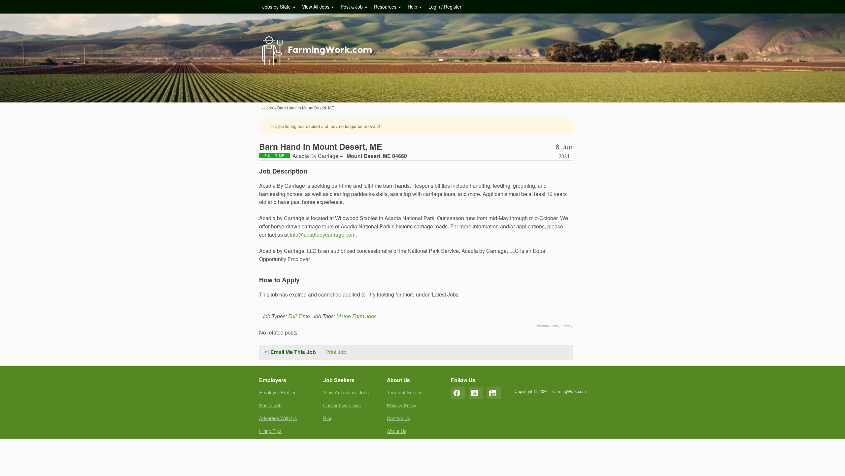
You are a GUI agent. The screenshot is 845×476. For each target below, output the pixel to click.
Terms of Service (404, 392)
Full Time (299, 316)
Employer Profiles (277, 392)
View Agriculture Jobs (346, 392)
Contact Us (398, 418)
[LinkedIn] (494, 393)
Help (412, 6)
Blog (328, 418)
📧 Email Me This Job (289, 352)
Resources (385, 6)
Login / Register (444, 6)
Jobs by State (276, 6)
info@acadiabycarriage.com (322, 234)
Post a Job (352, 6)
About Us (396, 430)
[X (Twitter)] (476, 393)
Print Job (335, 352)
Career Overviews (342, 405)
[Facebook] (458, 393)
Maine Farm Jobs (356, 316)
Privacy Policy (401, 405)
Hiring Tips (270, 430)
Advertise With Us (278, 418)
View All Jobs (315, 6)
